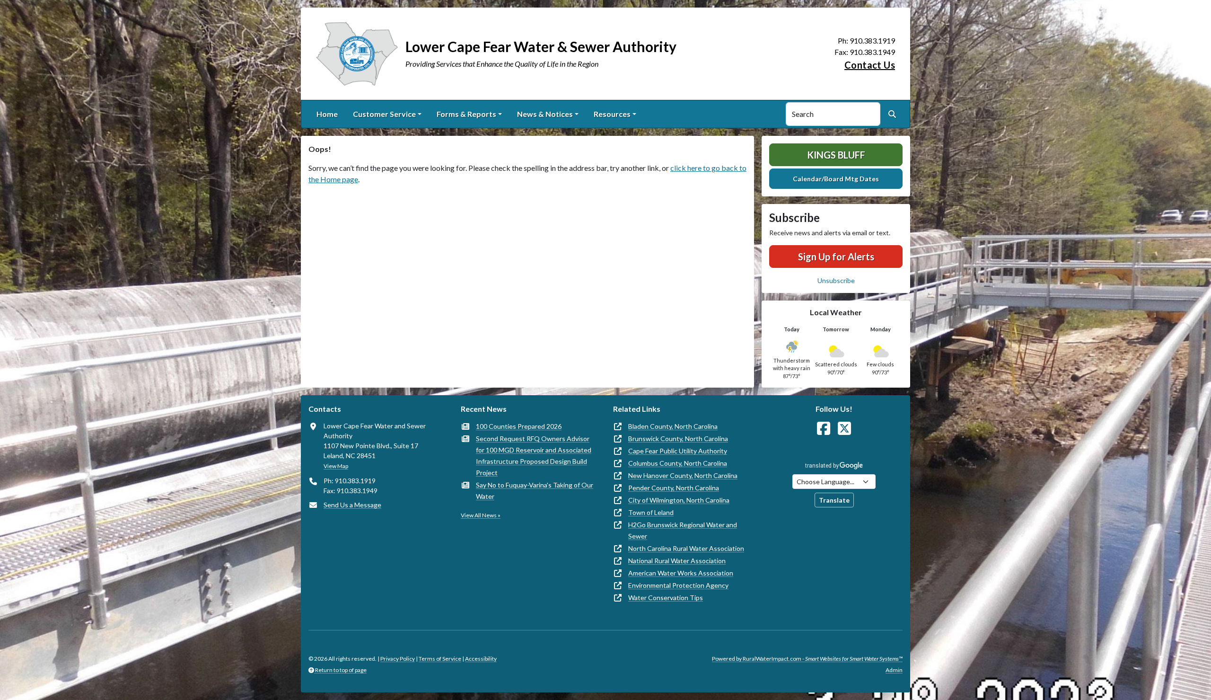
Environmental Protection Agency (678, 585)
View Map (336, 466)
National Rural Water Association (677, 561)
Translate (834, 500)
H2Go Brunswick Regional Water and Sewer (682, 530)
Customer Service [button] (384, 113)
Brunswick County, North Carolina (678, 438)
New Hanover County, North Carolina (682, 475)
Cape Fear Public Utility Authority (677, 451)
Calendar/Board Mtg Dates (836, 179)
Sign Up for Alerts (836, 256)
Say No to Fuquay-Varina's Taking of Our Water (534, 490)
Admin (894, 669)
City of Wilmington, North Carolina (678, 500)
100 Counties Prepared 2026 (519, 426)
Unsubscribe (836, 280)
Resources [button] (612, 113)
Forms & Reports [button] (466, 113)
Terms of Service (440, 658)
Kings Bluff (836, 154)
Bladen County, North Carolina (673, 426)
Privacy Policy (397, 658)
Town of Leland (651, 512)
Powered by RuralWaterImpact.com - (807, 658)
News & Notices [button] (545, 113)
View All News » (480, 515)
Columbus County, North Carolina (677, 463)
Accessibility (481, 658)
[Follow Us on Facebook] (823, 428)
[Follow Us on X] (844, 428)
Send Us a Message (352, 505)
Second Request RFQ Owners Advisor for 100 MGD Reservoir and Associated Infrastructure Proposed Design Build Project (533, 455)
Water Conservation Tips (665, 598)
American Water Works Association (680, 573)
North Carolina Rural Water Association (686, 548)
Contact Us (869, 65)
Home (327, 113)
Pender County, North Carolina (673, 488)
